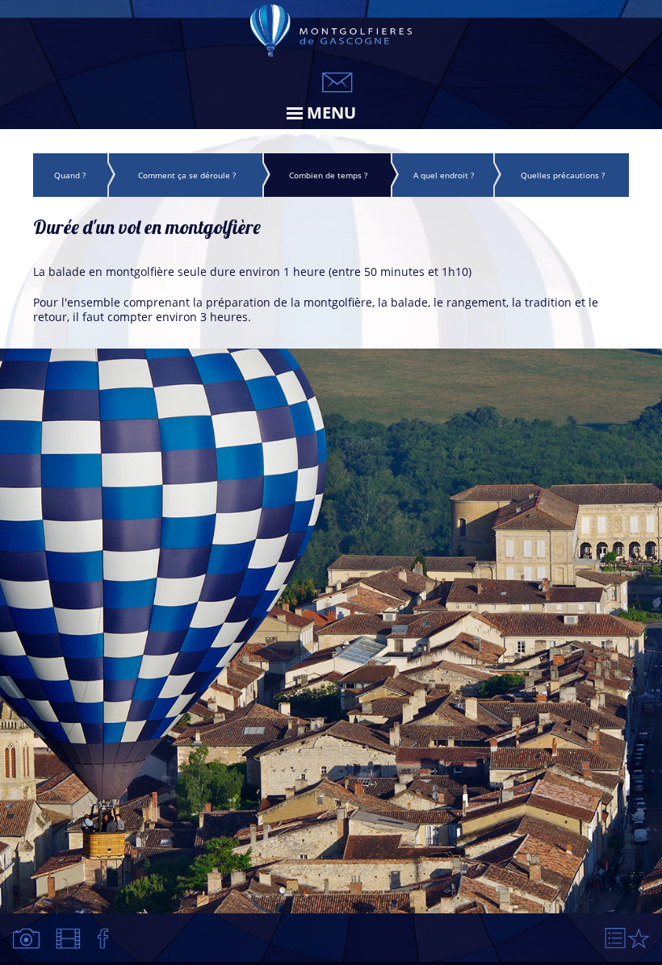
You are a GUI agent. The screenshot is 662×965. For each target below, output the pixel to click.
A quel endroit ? (443, 175)
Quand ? (70, 175)
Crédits (638, 938)
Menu (331, 112)
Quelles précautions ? (563, 175)
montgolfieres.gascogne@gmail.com (337, 82)
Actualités (104, 938)
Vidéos (70, 938)
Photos (27, 938)
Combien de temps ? (328, 175)
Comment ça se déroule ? (187, 175)
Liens (616, 938)
